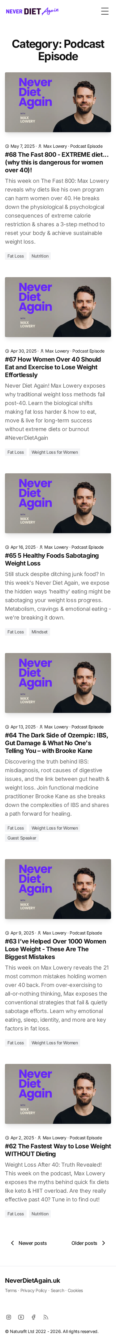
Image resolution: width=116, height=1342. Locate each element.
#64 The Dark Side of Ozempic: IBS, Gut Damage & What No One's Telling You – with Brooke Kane (56, 743)
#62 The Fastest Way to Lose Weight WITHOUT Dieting (58, 1150)
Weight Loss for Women (55, 452)
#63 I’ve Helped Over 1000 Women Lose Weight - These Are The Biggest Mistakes (55, 949)
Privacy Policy (33, 1290)
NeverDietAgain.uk (32, 1280)
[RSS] (46, 1317)
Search (57, 1290)
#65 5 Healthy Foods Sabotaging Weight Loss (52, 559)
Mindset (40, 631)
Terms (11, 1290)
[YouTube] (21, 1317)
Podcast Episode (86, 146)
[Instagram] (8, 1317)
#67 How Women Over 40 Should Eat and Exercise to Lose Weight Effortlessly (53, 367)
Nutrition (40, 256)
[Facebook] (33, 1317)
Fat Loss (15, 256)
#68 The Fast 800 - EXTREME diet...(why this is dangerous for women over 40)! (57, 162)
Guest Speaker (21, 837)
